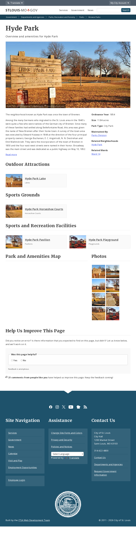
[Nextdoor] (78, 407)
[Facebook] (50, 407)
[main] (68, 203)
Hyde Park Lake (35, 178)
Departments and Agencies (32, 17)
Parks (81, 17)
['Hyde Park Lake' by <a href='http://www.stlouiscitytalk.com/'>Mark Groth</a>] (112, 271)
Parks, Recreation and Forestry (62, 17)
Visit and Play (15, 460)
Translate (74, 457)
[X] (63, 407)
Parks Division (99, 135)
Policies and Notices (61, 446)
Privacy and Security (61, 439)
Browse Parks (94, 17)
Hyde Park (97, 144)
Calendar (13, 453)
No (24, 360)
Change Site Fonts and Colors (66, 432)
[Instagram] (57, 407)
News (91, 10)
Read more (11, 154)
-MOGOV (21, 10)
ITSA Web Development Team (34, 520)
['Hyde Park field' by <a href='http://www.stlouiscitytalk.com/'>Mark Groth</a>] (98, 285)
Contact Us (100, 457)
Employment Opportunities (22, 467)
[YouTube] (71, 407)
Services (63, 10)
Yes (15, 360)
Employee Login (16, 480)
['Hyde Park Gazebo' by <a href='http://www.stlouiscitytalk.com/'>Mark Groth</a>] (112, 285)
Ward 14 (96, 154)
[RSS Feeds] (85, 407)
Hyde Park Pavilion (37, 240)
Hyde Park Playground (103, 240)
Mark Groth (39, 106)
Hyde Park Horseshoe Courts (44, 209)
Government (77, 10)
